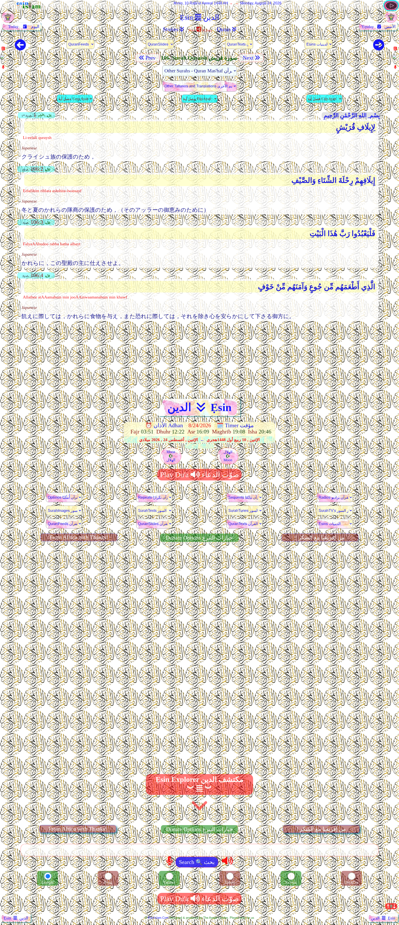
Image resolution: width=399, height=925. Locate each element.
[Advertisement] (199, 357)
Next (247, 58)
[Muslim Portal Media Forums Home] (8, 19)
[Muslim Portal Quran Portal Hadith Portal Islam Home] (391, 10)
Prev (151, 58)
